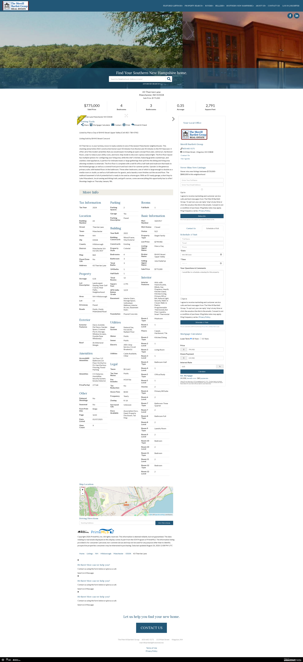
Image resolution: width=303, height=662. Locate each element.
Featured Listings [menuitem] (172, 6)
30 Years (195, 339)
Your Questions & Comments (193, 268)
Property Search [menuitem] (193, 6)
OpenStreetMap (160, 514)
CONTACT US (151, 628)
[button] (169, 79)
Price (182, 345)
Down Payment (187, 354)
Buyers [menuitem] (208, 6)
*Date (183, 250)
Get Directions (164, 523)
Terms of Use (151, 648)
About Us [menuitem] (260, 6)
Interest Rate (186, 362)
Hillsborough (105, 553)
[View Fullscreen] (82, 498)
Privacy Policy (204, 211)
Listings (90, 553)
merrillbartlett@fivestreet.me (151, 642)
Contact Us (185, 155)
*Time (183, 259)
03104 (128, 553)
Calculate (202, 371)
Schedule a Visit (212, 228)
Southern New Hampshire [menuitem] (239, 6)
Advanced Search (151, 84)
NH (96, 553)
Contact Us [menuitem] (274, 6)
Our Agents (185, 159)
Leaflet (150, 514)
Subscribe (202, 216)
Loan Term (185, 339)
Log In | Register (290, 6)
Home (81, 553)
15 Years (205, 339)
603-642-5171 (189, 148)
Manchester (118, 553)
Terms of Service (213, 326)
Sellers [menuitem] (219, 6)
